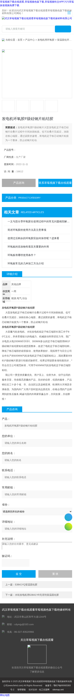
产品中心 (30, 39)
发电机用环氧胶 (46, 39)
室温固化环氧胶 (65, 39)
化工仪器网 (44, 689)
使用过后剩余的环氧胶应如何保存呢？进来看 (33, 238)
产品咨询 (18, 182)
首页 (20, 39)
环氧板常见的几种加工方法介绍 (26, 263)
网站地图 (5, 695)
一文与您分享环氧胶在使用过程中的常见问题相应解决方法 (39, 221)
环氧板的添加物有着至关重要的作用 (28, 246)
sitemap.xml (58, 689)
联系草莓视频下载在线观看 (55, 182)
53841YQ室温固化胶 (26, 584)
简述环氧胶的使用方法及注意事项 (27, 229)
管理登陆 (21, 689)
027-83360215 (68, 517)
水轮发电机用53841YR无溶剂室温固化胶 (37, 594)
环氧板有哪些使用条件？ (22, 255)
